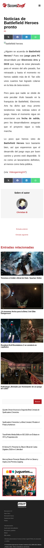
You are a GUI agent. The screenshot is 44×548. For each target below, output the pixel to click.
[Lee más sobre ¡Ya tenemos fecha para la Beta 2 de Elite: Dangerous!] (22, 296)
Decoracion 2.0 (8, 511)
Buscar (37, 401)
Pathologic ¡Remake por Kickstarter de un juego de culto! (21, 388)
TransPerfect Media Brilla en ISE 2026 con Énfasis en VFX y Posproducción (20, 436)
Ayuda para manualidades (11, 528)
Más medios (7, 535)
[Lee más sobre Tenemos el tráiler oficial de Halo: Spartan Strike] (22, 263)
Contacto (19, 538)
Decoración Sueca (9, 515)
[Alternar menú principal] (39, 5)
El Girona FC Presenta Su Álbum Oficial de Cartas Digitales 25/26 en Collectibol (19, 448)
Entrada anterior (22, 229)
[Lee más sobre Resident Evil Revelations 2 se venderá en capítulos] (22, 330)
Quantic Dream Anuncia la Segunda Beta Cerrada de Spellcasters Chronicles (20, 411)
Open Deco (7, 513)
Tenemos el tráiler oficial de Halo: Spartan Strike (21, 278)
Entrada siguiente (22, 235)
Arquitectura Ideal (8, 518)
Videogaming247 (17, 172)
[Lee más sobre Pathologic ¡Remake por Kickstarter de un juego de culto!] (22, 368)
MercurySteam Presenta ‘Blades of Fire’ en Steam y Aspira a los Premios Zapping (20, 460)
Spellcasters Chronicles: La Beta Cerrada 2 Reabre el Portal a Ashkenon (20, 423)
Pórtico (6, 520)
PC (5, 31)
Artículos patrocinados (10, 538)
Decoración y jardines (9, 530)
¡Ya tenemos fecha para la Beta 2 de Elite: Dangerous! (18, 312)
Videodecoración (8, 525)
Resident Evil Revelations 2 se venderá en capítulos (19, 346)
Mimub (6, 532)
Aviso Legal (26, 538)
